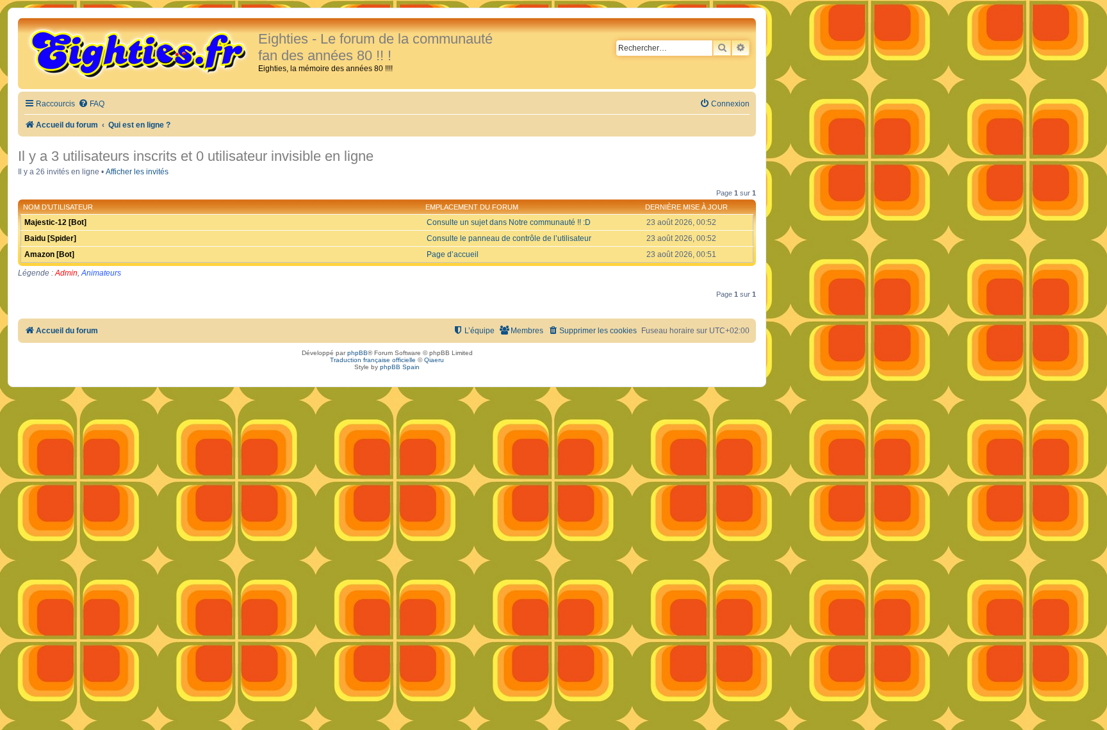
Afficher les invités (137, 171)
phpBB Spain (400, 366)
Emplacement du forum (471, 207)
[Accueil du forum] (139, 52)
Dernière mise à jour (686, 207)
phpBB (357, 352)
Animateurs (101, 273)
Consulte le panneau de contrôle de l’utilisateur (509, 238)
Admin (66, 273)
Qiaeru (434, 359)
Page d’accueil (453, 254)
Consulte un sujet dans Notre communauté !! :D (509, 222)
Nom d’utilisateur (58, 207)
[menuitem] (91, 104)
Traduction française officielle (373, 359)
